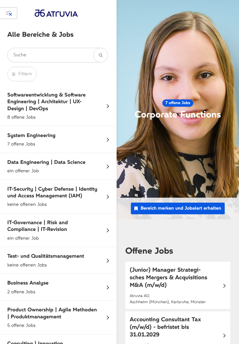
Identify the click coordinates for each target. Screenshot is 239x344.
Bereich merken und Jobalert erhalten (180, 208)
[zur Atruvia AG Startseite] (56, 13)
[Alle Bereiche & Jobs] (8, 13)
